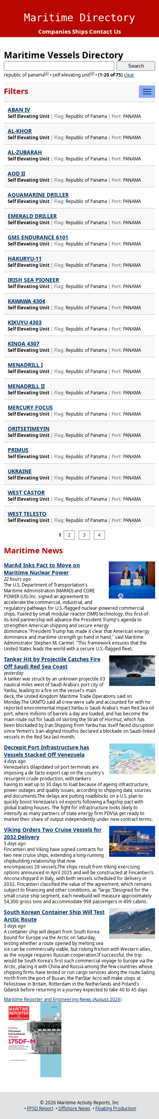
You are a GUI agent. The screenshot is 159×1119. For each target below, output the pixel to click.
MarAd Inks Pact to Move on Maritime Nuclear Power (42, 568)
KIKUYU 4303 (25, 322)
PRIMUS (18, 450)
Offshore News (74, 1108)
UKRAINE (20, 471)
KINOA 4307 (23, 343)
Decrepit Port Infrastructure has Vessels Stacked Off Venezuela (46, 751)
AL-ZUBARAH (25, 152)
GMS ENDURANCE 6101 (38, 237)
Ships (80, 31)
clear (129, 75)
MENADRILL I (25, 364)
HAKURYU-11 (25, 258)
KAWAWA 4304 (26, 301)
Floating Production (115, 1108)
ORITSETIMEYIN (28, 428)
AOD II (16, 173)
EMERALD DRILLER (32, 216)
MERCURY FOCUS (30, 407)
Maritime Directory (79, 18)
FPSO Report (40, 1108)
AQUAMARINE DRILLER (38, 194)
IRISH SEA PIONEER (33, 279)
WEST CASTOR (26, 492)
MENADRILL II (26, 386)
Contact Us (105, 31)
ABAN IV (19, 109)
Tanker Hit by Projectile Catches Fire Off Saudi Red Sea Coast (52, 662)
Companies (54, 31)
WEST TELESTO (27, 513)
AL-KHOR (20, 131)
